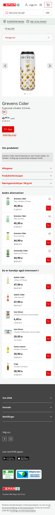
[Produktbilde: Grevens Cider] (24, 93)
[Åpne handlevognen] (48, 5)
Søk (48, 12)
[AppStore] (23, 458)
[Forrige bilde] (5, 65)
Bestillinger (8, 416)
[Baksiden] (27, 93)
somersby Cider (21, 251)
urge (16, 364)
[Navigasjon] (40, 4)
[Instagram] (11, 439)
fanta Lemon (19, 347)
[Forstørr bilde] (27, 70)
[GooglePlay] (9, 458)
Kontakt (7, 407)
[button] (27, 37)
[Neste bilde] (49, 65)
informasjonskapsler (27, 508)
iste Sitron (18, 312)
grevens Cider (20, 199)
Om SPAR (7, 398)
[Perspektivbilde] (30, 93)
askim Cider (19, 277)
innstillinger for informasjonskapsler (23, 510)
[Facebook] (5, 439)
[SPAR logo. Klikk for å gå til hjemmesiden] (11, 4)
